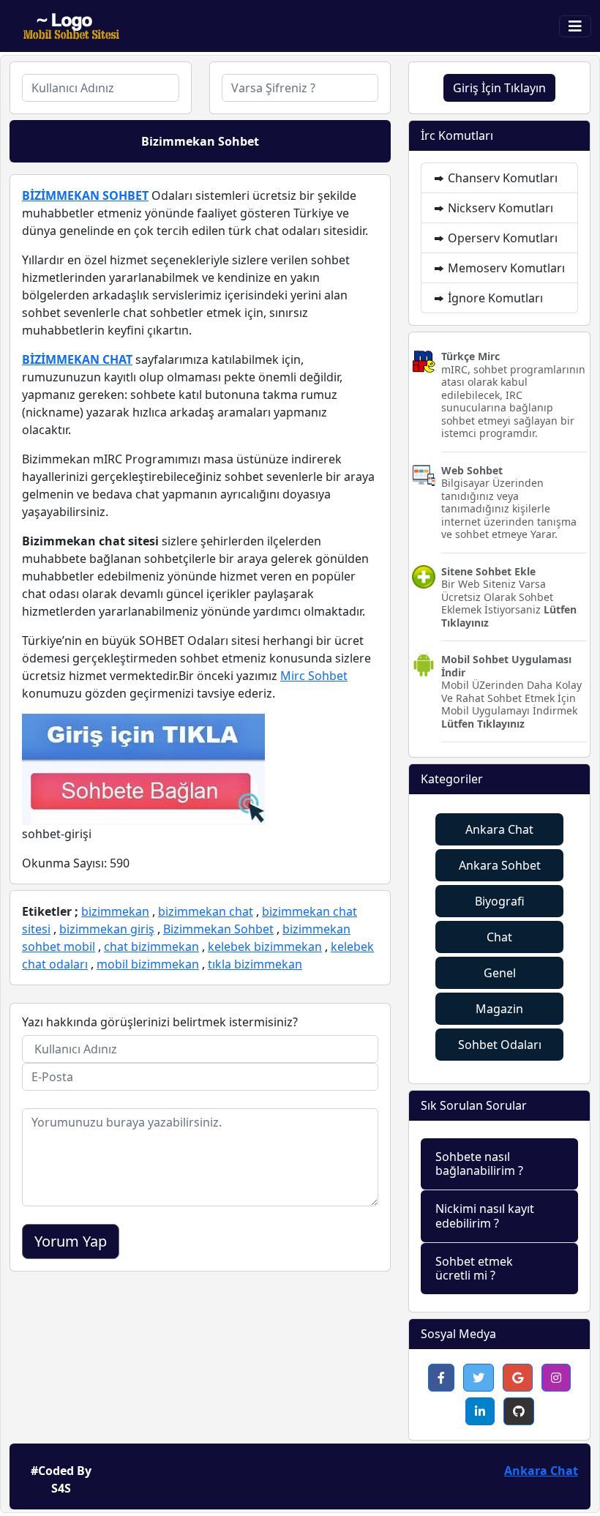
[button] (441, 1378)
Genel (500, 973)
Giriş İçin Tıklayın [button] (499, 88)
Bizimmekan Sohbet (218, 929)
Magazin (499, 1009)
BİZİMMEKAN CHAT (77, 359)
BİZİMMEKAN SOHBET (85, 195)
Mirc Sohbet (314, 676)
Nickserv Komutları (499, 208)
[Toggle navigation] (575, 26)
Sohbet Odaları (499, 1045)
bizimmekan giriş (106, 929)
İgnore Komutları (494, 298)
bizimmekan (115, 911)
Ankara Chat (499, 829)
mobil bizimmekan (148, 964)
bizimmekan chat (205, 911)
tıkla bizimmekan (255, 964)
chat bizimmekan (151, 946)
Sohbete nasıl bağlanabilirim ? (479, 1164)
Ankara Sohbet (500, 865)
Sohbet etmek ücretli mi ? (474, 1268)
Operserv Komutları (501, 238)
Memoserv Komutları (505, 268)
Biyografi (500, 901)
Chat (499, 937)
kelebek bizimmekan (265, 946)
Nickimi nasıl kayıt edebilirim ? (484, 1216)
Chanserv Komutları (501, 178)
